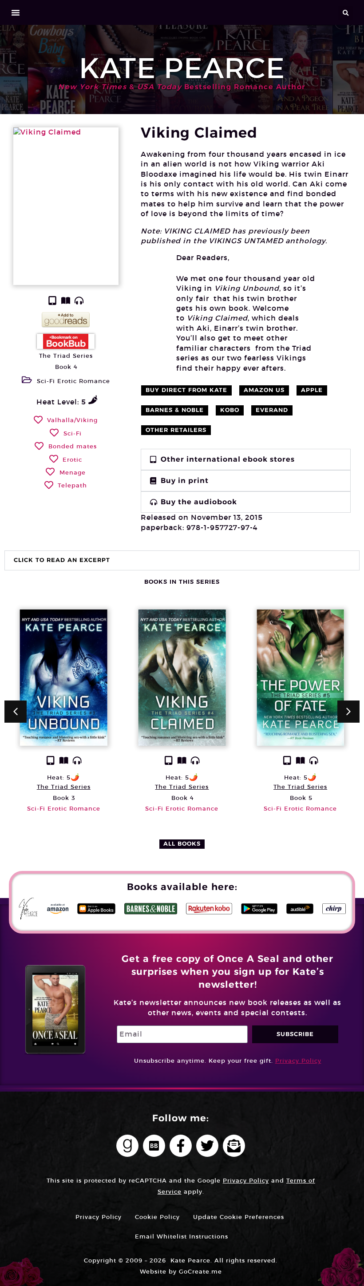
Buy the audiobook (199, 502)
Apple (312, 390)
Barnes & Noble (175, 410)
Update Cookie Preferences (238, 1217)
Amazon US (264, 390)
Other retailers (176, 430)
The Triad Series (66, 355)
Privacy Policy (298, 1060)
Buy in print (185, 480)
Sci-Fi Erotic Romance (73, 381)
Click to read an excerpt (62, 560)
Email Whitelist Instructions (181, 1236)
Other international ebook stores (228, 459)
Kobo (229, 410)
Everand (272, 410)
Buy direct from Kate (186, 390)
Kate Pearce (182, 68)
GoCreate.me (200, 1271)
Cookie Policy (157, 1217)
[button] (16, 12)
